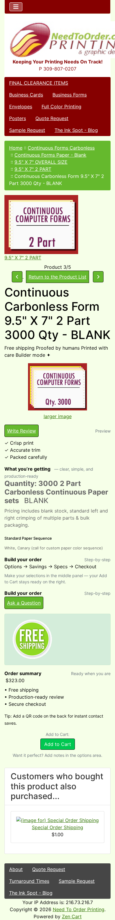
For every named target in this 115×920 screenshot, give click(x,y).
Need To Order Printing (78, 909)
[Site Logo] (57, 39)
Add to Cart (57, 744)
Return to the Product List (57, 277)
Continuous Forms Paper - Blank (50, 155)
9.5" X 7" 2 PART (32, 169)
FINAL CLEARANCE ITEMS (38, 83)
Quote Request (51, 118)
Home (15, 148)
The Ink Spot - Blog (76, 130)
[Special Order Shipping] (57, 820)
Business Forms (69, 95)
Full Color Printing (61, 106)
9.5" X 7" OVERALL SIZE (41, 162)
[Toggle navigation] (15, 6)
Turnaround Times (29, 881)
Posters (17, 118)
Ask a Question (24, 603)
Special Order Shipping (57, 827)
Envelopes (20, 106)
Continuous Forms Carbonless (61, 148)
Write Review (21, 431)
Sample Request (27, 130)
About (16, 869)
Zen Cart (72, 916)
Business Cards (26, 95)
